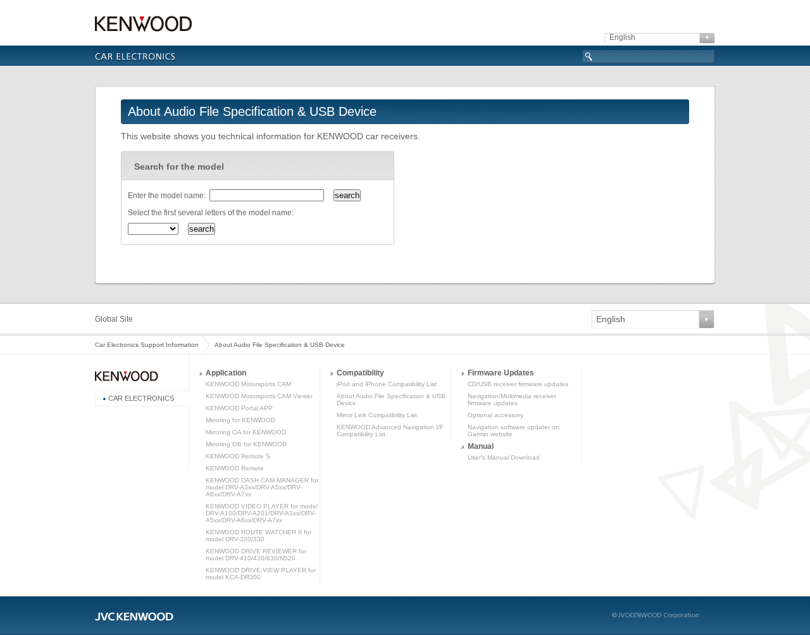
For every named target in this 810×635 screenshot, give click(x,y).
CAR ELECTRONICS (141, 398)
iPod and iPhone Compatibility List (387, 383)
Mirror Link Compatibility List (377, 415)
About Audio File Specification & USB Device (280, 344)
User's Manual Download (504, 457)
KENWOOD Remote (235, 468)
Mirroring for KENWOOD (240, 420)
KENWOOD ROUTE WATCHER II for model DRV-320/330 (258, 536)
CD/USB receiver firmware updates (518, 383)
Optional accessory (495, 415)
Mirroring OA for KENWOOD (246, 432)
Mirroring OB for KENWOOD (246, 444)
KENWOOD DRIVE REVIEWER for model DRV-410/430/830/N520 (256, 555)
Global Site (114, 319)
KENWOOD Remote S (238, 456)
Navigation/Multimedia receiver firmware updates (512, 399)
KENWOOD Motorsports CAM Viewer (259, 396)
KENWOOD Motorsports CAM (248, 383)
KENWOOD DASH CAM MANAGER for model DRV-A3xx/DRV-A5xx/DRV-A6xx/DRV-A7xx (262, 487)
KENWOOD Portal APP (239, 408)
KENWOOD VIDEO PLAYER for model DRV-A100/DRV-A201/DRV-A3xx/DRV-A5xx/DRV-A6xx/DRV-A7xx (262, 513)
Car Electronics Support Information (147, 344)
